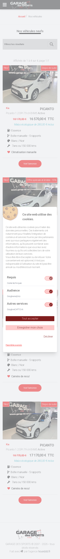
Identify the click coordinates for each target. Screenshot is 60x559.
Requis (11, 277)
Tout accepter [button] (30, 318)
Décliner (48, 336)
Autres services (17, 303)
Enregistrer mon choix (30, 327)
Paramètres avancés (14, 345)
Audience (13, 290)
